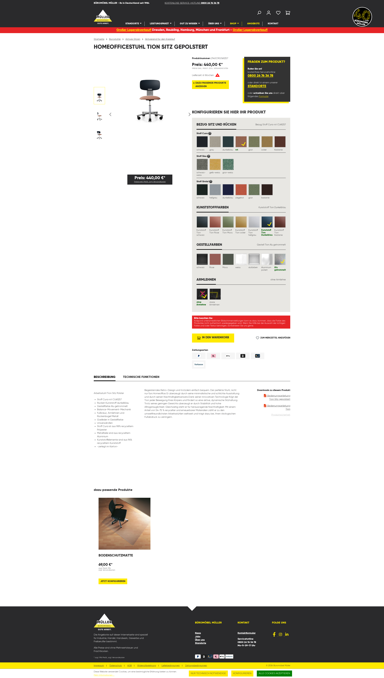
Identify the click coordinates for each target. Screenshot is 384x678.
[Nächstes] (189, 114)
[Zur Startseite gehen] (99, 16)
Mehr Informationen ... (104, 675)
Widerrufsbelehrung (146, 665)
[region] (143, 114)
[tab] (105, 377)
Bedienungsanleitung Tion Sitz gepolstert (278, 397)
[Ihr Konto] (268, 13)
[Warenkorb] (287, 13)
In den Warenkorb (215, 337)
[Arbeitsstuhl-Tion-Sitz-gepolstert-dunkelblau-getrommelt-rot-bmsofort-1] (149, 91)
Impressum (99, 665)
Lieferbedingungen (171, 665)
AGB (129, 665)
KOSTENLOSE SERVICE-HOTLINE (192, 3)
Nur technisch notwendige (208, 673)
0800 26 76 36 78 (260, 75)
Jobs (197, 636)
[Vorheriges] (110, 114)
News (198, 633)
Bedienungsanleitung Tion (278, 407)
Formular (263, 96)
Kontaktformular (247, 633)
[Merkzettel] (278, 13)
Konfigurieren (242, 673)
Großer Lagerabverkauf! (133, 30)
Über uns (200, 640)
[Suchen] (259, 13)
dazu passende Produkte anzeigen (210, 85)
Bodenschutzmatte (116, 555)
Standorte (257, 86)
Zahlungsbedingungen (196, 665)
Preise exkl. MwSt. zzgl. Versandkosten (150, 182)
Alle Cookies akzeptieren (274, 673)
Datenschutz (116, 665)
